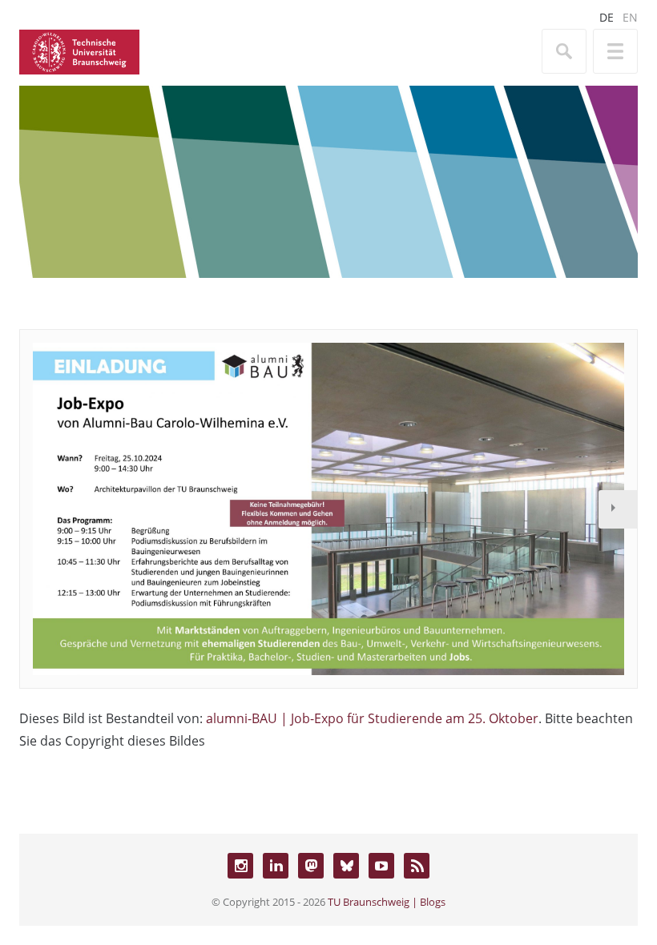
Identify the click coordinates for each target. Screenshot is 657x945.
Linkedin (275, 866)
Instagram (240, 866)
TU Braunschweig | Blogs (386, 902)
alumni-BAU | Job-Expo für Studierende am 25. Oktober (372, 718)
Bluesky (346, 866)
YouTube (381, 866)
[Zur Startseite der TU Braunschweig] (79, 50)
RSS (416, 866)
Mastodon (311, 866)
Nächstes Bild (618, 509)
